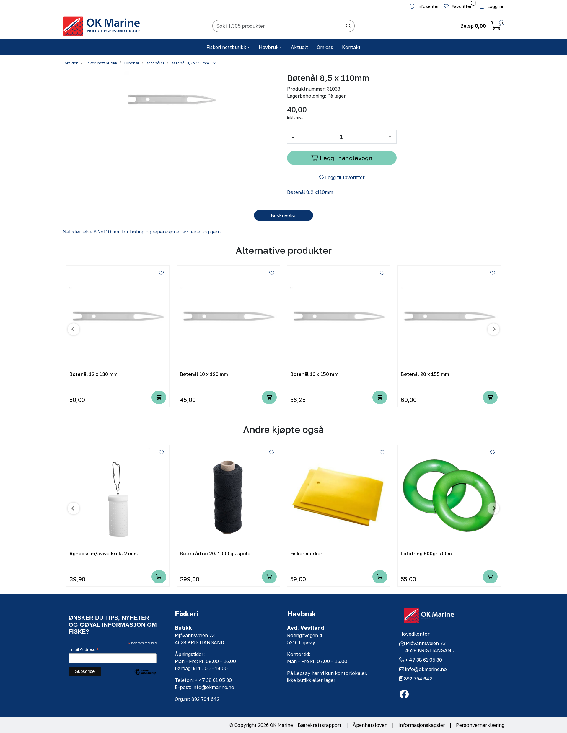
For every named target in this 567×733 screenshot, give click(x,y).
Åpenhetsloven (370, 725)
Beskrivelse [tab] (283, 215)
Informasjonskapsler (421, 725)
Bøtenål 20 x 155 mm (425, 374)
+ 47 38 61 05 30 (423, 660)
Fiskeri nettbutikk (226, 47)
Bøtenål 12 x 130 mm (93, 374)
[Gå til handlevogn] (496, 27)
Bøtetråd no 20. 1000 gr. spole (215, 554)
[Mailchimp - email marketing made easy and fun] (145, 676)
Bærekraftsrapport (320, 725)
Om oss (325, 47)
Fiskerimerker (306, 554)
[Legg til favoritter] (161, 273)
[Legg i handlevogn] (158, 397)
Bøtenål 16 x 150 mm (314, 374)
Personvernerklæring (480, 725)
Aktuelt (299, 47)
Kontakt (351, 47)
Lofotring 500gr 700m (426, 554)
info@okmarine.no (426, 669)
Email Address (84, 649)
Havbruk (268, 47)
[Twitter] (404, 694)
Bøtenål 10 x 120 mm (204, 374)
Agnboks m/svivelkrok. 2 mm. (103, 554)
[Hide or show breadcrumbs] (214, 63)
